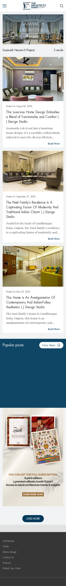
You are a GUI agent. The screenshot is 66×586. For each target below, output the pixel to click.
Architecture (8, 541)
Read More (54, 143)
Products (7, 562)
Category (33, 36)
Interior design (10, 551)
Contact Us (8, 557)
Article (6, 546)
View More (48, 345)
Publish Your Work (12, 568)
